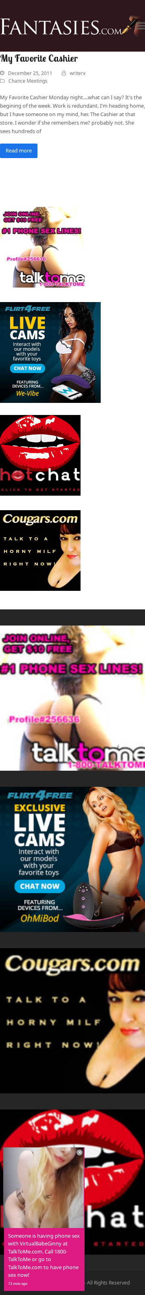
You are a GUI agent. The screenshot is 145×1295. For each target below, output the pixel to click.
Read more (19, 150)
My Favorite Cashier (39, 58)
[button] (140, 26)
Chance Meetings (28, 80)
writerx (77, 73)
